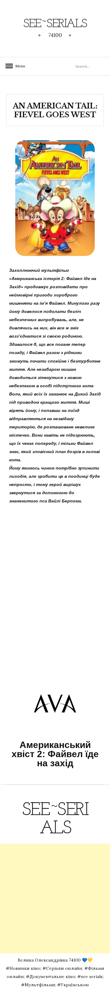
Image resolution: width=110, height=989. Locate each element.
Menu (18, 66)
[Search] (97, 66)
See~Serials (55, 24)
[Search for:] (83, 66)
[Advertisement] (55, 898)
